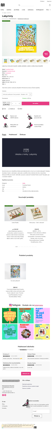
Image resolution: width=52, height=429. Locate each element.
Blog (3, 404)
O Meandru (5, 406)
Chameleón (8, 73)
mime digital (29, 427)
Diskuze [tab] (23, 134)
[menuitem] (3, 9)
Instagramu (38, 305)
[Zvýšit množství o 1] (19, 103)
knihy (24, 183)
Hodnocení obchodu (26, 346)
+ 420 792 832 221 (7, 391)
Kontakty (4, 408)
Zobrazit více (26, 373)
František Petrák (9, 69)
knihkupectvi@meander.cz (8, 392)
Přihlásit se (37, 416)
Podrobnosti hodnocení (23, 19)
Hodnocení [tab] (13, 134)
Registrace (49, 1)
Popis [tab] (4, 134)
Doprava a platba (26, 388)
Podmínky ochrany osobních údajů (30, 386)
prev (3, 226)
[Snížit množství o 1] (12, 103)
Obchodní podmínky (27, 384)
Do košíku (35, 103)
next (49, 226)
